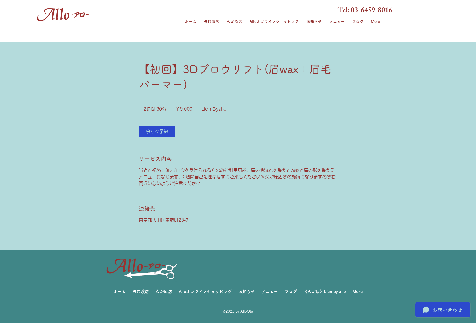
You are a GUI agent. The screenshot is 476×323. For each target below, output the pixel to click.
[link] (157, 131)
